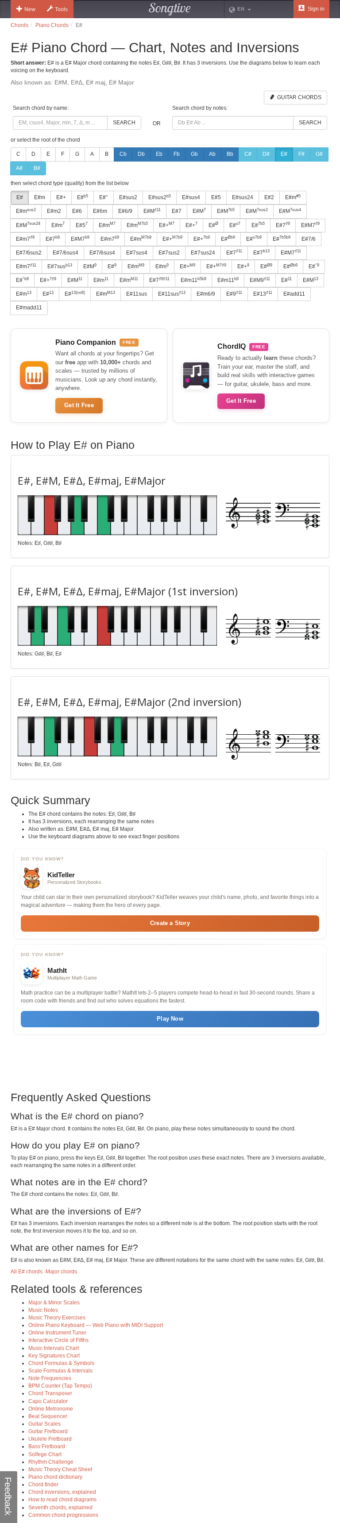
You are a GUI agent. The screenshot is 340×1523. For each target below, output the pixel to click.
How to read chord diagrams (62, 1499)
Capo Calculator (48, 1401)
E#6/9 (125, 211)
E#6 (77, 211)
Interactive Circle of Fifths (58, 1340)
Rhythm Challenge (50, 1462)
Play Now (170, 1018)
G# (319, 154)
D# (266, 154)
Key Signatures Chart (54, 1356)
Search (124, 123)
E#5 (216, 197)
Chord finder (43, 1484)
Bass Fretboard (46, 1446)
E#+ (61, 197)
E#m (39, 197)
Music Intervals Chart (53, 1348)
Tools (61, 9)
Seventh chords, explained (60, 1507)
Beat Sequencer (47, 1416)
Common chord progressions (63, 1515)
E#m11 (193, 280)
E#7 (177, 211)
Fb (177, 154)
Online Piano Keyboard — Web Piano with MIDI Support (95, 1325)
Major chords (61, 1272)
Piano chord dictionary (55, 1477)
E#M (152, 211)
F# (301, 154)
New (29, 9)
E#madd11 (29, 308)
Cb (123, 154)
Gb (194, 154)
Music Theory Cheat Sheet (60, 1469)
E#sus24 (242, 197)
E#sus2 (128, 197)
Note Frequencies (49, 1378)
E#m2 (54, 211)
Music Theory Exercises (56, 1318)
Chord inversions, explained (62, 1492)
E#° (103, 197)
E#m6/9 (206, 294)
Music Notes (43, 1310)
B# (37, 168)
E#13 (262, 293)
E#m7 (25, 238)
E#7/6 (308, 239)
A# (19, 168)
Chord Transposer (50, 1393)
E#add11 (294, 294)
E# (284, 154)
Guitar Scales (44, 1424)
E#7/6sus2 (29, 253)
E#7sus (59, 266)
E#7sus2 (169, 253)
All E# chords (26, 1272)
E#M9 (260, 280)
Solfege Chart (45, 1454)
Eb (159, 154)
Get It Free (79, 405)
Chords (19, 25)
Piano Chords (52, 25)
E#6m (100, 211)
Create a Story (170, 923)
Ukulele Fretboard (50, 1439)
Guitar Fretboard (48, 1431)
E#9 (234, 293)
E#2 (269, 197)
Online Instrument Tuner (57, 1333)
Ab (212, 154)
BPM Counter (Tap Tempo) (60, 1386)
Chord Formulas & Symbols (61, 1363)
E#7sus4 (136, 253)
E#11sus (136, 294)
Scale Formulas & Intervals (60, 1371)
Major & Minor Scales (54, 1302)
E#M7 (310, 224)
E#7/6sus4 (65, 253)
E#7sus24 (203, 253)
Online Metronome (50, 1409)
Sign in (315, 9)
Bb (230, 154)
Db (141, 154)
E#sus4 (191, 197)
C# (247, 154)
